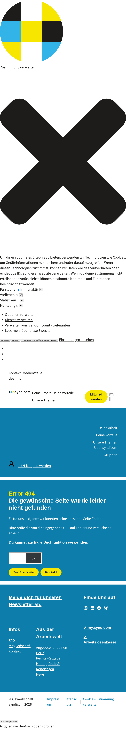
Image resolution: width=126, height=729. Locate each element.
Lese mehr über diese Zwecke (27, 330)
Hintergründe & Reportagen (48, 666)
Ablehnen (15, 340)
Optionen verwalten (20, 314)
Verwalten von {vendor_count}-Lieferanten (37, 325)
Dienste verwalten (19, 320)
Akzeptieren (5, 340)
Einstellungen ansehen (30, 340)
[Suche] (33, 558)
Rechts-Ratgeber (49, 658)
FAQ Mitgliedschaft (20, 643)
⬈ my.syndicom (97, 628)
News (40, 674)
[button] (63, 162)
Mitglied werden (12, 726)
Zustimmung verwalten (9, 721)
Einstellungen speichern (48, 340)
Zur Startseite (23, 572)
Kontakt (51, 572)
